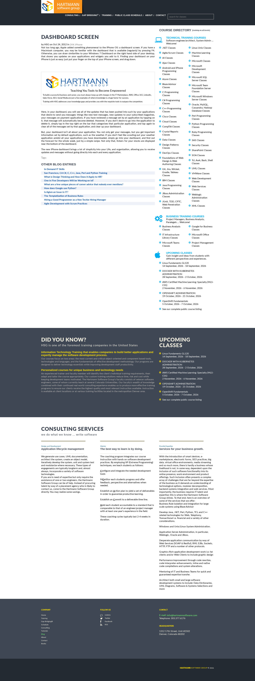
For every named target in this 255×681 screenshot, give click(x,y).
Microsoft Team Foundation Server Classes (201, 88)
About (149, 15)
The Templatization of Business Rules (63, 196)
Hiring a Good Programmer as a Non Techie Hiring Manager (75, 200)
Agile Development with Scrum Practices (65, 203)
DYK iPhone (76, 44)
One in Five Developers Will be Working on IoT (69, 180)
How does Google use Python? (60, 188)
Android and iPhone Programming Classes (172, 71)
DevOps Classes (170, 153)
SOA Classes (198, 155)
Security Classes (200, 145)
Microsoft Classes (201, 61)
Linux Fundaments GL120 (175, 263)
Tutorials (44, 631)
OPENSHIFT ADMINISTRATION (178, 293)
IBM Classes (168, 180)
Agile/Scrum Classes (172, 53)
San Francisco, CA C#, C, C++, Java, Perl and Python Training (75, 173)
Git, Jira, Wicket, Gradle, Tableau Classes (171, 172)
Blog (43, 634)
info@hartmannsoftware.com (182, 615)
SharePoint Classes (202, 150)
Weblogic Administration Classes (199, 197)
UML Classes (198, 168)
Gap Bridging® (47, 621)
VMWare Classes (201, 173)
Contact (161, 15)
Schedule (44, 625)
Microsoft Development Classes (199, 69)
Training (107, 15)
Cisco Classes (169, 116)
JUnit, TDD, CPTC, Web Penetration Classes (172, 204)
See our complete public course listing (182, 309)
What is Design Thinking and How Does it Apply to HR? (73, 177)
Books (43, 644)
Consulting (72, 15)
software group (193, 668)
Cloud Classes (169, 121)
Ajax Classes (168, 63)
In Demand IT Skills (54, 169)
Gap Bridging (90, 15)
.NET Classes (169, 48)
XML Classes (198, 206)
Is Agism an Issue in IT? (56, 192)
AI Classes (167, 58)
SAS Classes (198, 140)
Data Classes (169, 140)
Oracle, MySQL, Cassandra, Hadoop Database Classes (202, 107)
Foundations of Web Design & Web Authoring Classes (172, 161)
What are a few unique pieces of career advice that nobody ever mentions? (83, 184)
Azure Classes (169, 79)
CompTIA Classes (171, 126)
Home (43, 615)
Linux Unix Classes (201, 48)
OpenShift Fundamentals (175, 301)
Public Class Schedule (128, 15)
